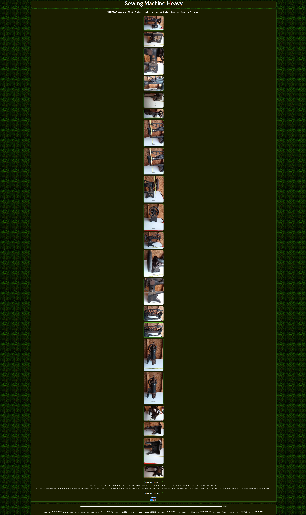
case (249, 512)
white (218, 512)
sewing (259, 511)
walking (65, 512)
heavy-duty (47, 512)
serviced (92, 512)
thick (193, 512)
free (188, 512)
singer (153, 511)
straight (147, 512)
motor (141, 512)
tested (116, 512)
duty (102, 511)
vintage (223, 512)
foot (179, 512)
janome (184, 512)
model (163, 512)
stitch (83, 512)
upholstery (132, 512)
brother (72, 512)
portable (237, 512)
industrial (171, 511)
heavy (110, 511)
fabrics (244, 512)
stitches (77, 512)
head (252, 512)
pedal (197, 512)
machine (57, 511)
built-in (97, 512)
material (231, 512)
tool (159, 512)
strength (205, 512)
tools (88, 512)
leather (123, 511)
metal (214, 512)
